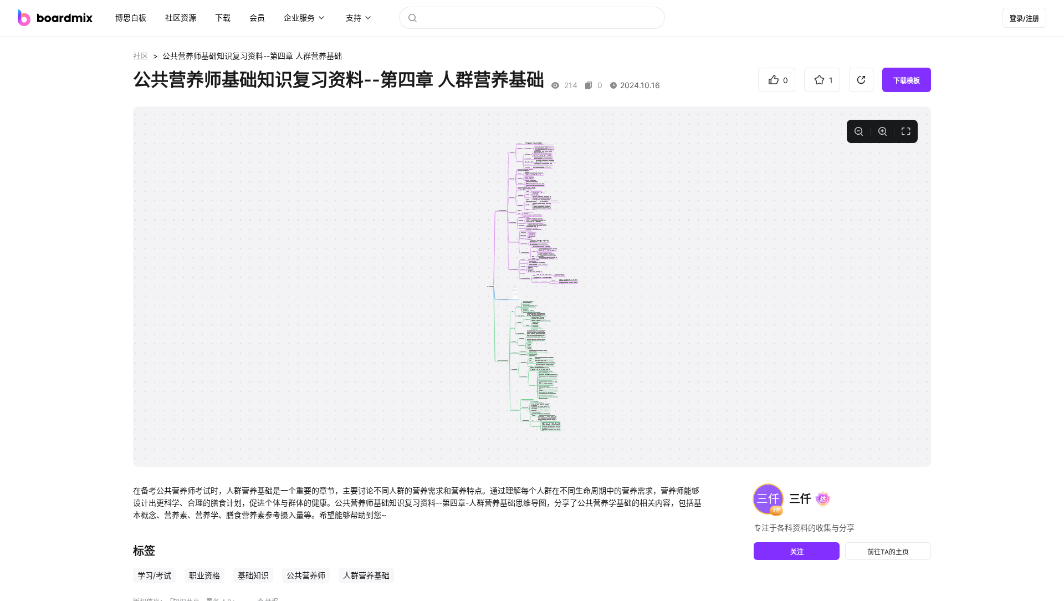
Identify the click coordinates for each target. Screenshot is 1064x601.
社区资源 (180, 17)
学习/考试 (154, 575)
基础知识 (253, 575)
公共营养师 (306, 575)
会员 (257, 17)
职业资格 (204, 575)
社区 (141, 55)
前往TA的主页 (888, 552)
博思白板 (130, 17)
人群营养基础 (366, 575)
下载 (223, 17)
